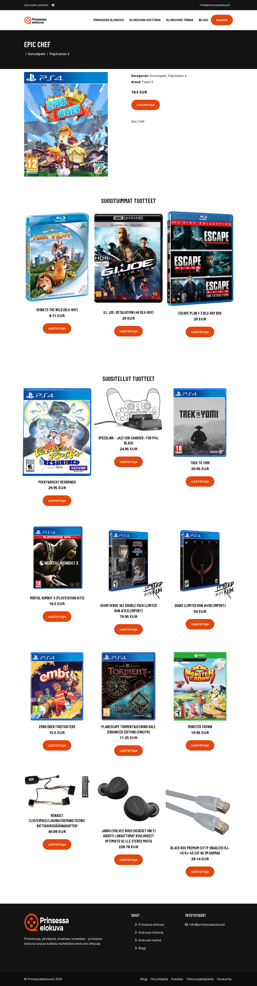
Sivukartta (224, 979)
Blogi (203, 20)
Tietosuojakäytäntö (200, 979)
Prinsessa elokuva (109, 20)
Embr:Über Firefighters (57, 726)
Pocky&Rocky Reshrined (57, 482)
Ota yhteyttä (159, 979)
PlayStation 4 (59, 54)
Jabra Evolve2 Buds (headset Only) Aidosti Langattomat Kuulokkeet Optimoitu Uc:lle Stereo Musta (129, 835)
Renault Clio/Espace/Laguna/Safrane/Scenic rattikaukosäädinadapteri (57, 820)
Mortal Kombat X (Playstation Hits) (57, 597)
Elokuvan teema (179, 20)
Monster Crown (200, 726)
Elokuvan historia (145, 20)
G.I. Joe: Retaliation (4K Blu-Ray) (128, 312)
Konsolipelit (37, 54)
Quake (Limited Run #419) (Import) (200, 605)
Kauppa (221, 20)
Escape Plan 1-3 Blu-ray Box (200, 313)
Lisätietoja (145, 105)
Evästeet (177, 979)
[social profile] (53, 5)
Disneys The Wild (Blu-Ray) (57, 309)
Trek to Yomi (200, 462)
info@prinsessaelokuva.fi (215, 5)
